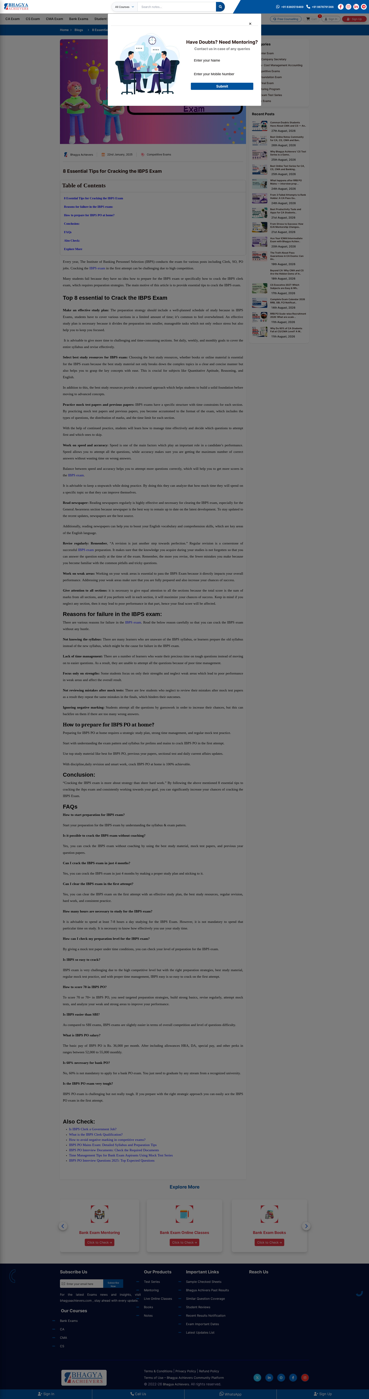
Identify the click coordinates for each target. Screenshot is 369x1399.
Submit (222, 86)
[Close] (252, 23)
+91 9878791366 (323, 6)
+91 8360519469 (292, 6)
